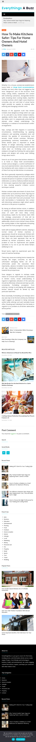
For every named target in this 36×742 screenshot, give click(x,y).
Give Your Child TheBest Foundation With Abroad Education (16, 611)
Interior (6, 534)
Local (5, 538)
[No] (34, 736)
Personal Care (8, 545)
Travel (4, 30)
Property (6, 549)
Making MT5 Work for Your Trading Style (20, 466)
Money (6, 542)
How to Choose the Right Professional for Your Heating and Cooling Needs (21, 500)
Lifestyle (6, 536)
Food (5, 528)
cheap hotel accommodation (23, 87)
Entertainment (8, 523)
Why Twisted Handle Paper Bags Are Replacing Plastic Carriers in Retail (19, 475)
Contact (4, 693)
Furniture (6, 530)
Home (3, 678)
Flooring (6, 525)
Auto (5, 517)
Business (6, 519)
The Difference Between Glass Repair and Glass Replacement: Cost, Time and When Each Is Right (21, 493)
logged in (13, 434)
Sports (6, 553)
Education (6, 521)
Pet (5, 547)
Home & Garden (8, 532)
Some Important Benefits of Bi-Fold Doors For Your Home (16, 633)
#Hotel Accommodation (12, 314)
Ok (13, 739)
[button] (3, 1)
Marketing (7, 540)
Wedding (6, 559)
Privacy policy (20, 739)
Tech (5, 555)
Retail (5, 551)
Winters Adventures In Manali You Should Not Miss (16, 352)
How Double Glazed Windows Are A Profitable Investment (15, 589)
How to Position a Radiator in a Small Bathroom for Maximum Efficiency (19, 484)
